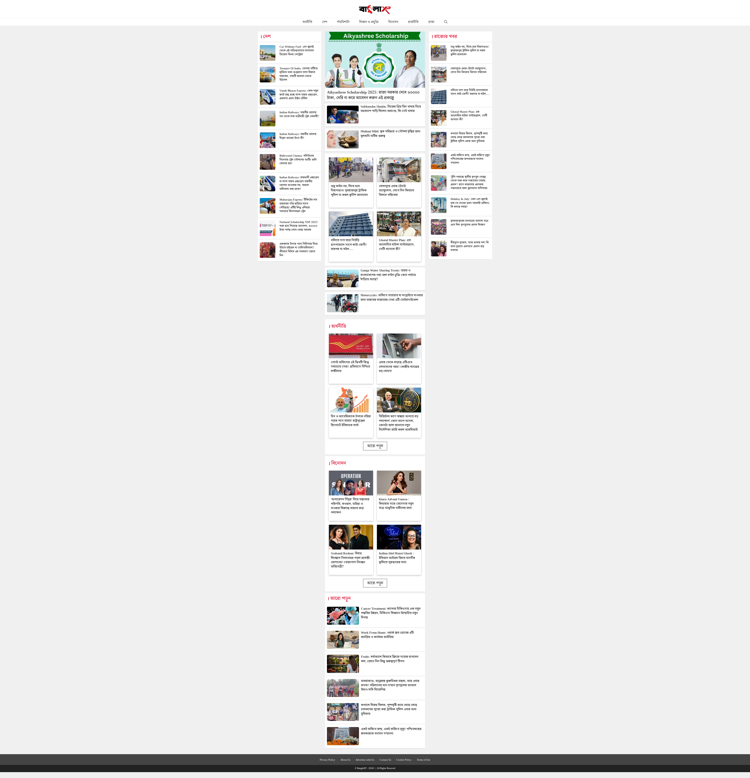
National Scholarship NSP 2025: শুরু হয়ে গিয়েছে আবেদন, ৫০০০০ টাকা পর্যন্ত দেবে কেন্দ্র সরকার (298, 226)
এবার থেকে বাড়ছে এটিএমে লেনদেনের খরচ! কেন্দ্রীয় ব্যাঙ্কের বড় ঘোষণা (399, 367)
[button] (445, 22)
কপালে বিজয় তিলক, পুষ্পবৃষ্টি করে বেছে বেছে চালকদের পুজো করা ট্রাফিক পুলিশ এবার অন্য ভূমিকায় (389, 709)
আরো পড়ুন (375, 446)
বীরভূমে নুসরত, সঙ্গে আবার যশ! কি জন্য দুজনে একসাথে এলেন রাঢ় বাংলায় (470, 246)
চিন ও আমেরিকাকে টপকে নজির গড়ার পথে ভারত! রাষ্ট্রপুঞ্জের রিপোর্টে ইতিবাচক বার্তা (351, 421)
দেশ (324, 22)
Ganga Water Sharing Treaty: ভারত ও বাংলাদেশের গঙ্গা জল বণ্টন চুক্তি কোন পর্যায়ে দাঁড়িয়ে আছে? (388, 275)
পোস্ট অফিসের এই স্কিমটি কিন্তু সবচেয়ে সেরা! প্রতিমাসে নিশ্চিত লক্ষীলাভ (350, 367)
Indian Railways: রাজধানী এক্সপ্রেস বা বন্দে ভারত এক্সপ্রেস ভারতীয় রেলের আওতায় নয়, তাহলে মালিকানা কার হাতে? (299, 183)
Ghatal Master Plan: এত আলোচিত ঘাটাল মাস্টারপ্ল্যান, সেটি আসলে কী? (396, 245)
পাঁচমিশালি (343, 22)
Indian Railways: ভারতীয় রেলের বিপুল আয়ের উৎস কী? (297, 136)
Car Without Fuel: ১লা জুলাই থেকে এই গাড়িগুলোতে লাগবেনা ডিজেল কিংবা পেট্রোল (296, 51)
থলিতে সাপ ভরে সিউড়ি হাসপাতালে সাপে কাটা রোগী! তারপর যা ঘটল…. (349, 245)
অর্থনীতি (307, 22)
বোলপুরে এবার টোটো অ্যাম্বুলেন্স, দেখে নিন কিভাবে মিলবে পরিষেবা (396, 190)
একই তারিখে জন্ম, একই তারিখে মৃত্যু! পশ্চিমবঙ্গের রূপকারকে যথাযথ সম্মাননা (391, 731)
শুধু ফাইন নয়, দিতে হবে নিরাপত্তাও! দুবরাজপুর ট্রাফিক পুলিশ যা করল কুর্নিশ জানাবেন (349, 190)
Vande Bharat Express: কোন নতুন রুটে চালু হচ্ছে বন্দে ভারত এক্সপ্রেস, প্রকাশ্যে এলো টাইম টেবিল (298, 95)
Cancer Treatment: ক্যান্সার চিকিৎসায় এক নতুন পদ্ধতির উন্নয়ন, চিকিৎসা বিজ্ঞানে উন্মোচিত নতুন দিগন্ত (391, 613)
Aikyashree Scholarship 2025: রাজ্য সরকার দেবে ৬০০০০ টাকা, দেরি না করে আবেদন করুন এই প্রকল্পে (373, 95)
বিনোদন (393, 22)
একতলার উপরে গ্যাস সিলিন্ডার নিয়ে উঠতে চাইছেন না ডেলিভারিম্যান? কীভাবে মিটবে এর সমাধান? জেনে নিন (298, 250)
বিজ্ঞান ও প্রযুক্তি (369, 22)
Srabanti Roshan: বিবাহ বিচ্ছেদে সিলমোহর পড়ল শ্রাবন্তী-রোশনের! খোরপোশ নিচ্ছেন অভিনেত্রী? (351, 560)
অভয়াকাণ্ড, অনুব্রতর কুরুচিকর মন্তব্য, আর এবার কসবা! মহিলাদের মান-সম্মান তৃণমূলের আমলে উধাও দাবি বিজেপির (390, 685)
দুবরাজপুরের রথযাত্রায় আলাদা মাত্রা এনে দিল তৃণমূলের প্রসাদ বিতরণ (469, 223)
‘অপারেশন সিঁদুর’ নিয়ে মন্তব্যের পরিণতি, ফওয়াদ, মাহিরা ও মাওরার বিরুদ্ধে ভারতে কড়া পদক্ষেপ (350, 506)
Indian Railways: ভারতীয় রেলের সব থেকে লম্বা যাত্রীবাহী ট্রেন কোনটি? (299, 114)
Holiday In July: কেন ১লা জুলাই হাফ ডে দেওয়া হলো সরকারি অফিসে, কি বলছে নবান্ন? (470, 203)
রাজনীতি (413, 22)
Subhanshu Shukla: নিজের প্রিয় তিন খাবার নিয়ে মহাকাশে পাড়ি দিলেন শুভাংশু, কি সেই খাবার (391, 108)
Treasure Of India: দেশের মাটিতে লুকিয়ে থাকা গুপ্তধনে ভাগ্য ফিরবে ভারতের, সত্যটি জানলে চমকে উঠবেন (298, 74)
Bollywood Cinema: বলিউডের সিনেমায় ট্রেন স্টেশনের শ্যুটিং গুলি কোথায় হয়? (298, 160)
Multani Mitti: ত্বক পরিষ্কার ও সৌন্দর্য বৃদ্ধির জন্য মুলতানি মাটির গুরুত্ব (390, 133)
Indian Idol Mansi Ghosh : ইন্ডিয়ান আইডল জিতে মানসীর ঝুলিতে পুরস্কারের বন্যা (397, 558)
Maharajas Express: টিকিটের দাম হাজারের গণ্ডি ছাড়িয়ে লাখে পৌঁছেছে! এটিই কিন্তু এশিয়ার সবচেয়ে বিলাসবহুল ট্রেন (298, 205)
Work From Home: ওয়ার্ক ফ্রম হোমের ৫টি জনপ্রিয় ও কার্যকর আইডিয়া (387, 635)
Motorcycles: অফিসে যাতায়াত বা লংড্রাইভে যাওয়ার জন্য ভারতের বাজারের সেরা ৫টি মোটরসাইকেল (392, 297)
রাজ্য (431, 22)
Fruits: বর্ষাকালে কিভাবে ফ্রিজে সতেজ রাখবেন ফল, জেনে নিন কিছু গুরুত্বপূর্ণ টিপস (389, 659)
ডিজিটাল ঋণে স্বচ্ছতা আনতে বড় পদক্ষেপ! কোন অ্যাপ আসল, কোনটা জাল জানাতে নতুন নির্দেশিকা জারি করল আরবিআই (398, 423)
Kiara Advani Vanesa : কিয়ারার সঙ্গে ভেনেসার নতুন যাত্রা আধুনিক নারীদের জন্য (396, 504)
